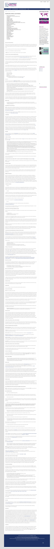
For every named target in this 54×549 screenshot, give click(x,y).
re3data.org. (27, 434)
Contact (41, 1)
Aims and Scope (29, 332)
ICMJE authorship (16, 133)
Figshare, (24, 433)
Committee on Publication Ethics (26, 440)
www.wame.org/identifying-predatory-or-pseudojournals (12, 257)
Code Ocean (15, 429)
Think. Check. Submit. (10, 254)
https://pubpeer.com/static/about (9, 110)
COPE (22, 77)
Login (48, 1)
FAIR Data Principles (14, 437)
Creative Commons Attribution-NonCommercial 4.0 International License (30, 537)
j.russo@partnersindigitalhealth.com (19, 182)
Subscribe (44, 1)
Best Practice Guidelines (10, 441)
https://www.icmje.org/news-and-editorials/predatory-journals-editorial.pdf (25, 258)
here (25, 129)
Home (6, 11)
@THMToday (31, 535)
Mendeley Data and (27, 433)
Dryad (8, 433)
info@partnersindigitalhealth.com (9, 335)
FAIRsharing (23, 434)
